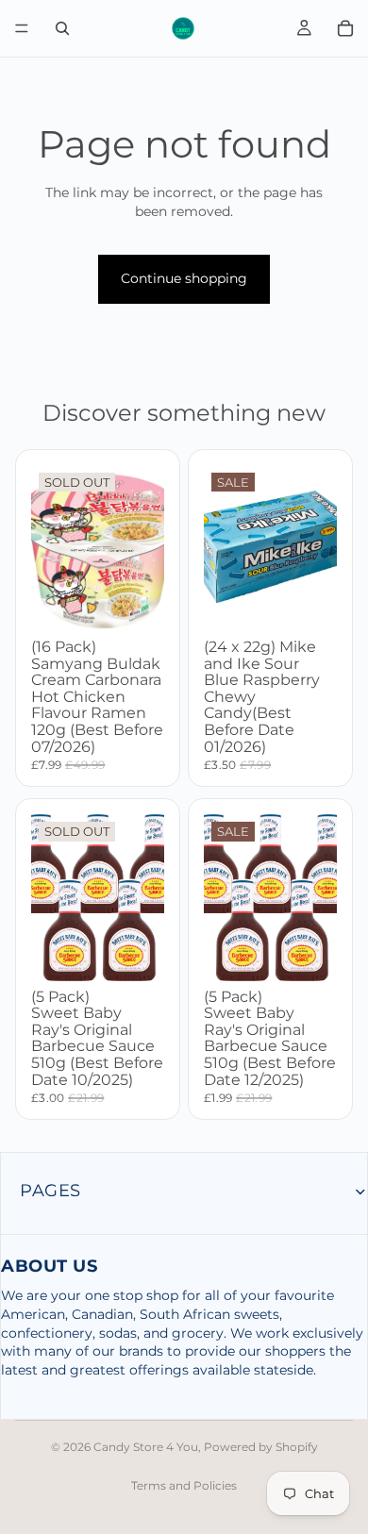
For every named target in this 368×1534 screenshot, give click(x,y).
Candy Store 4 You (145, 1447)
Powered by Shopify (261, 1447)
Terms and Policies (184, 1485)
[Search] (62, 28)
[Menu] (21, 28)
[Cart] (345, 28)
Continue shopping (184, 278)
